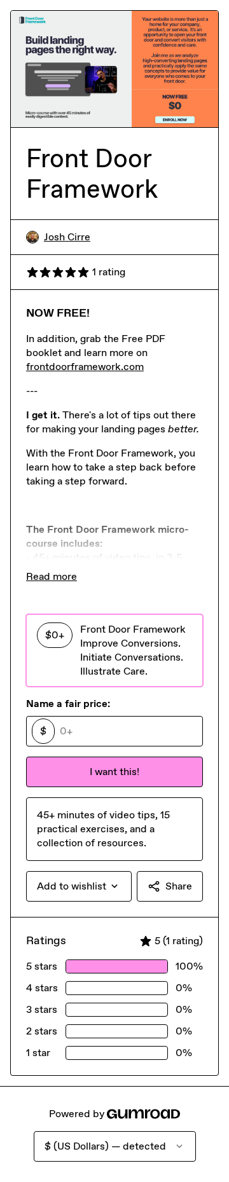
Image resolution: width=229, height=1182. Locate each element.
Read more (51, 576)
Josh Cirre (67, 237)
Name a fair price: (68, 704)
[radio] (114, 650)
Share (178, 886)
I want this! (114, 772)
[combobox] (79, 886)
